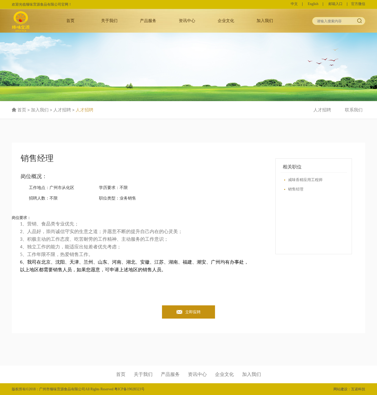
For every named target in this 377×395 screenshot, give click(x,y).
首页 (70, 20)
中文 (294, 4)
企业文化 (226, 20)
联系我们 (354, 110)
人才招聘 (62, 110)
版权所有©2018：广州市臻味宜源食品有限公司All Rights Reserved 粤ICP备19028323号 (78, 389)
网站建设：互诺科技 (349, 389)
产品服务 (148, 20)
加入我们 (265, 20)
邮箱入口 (335, 4)
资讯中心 (187, 20)
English (313, 4)
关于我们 (109, 20)
